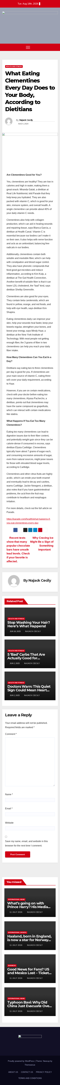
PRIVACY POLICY (44, 1072)
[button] (50, 47)
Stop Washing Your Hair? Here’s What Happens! (28, 624)
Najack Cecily (26, 120)
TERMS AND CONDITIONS (30, 1078)
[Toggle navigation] (28, 47)
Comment (11, 734)
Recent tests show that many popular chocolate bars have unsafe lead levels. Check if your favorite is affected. (18, 549)
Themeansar (30, 1065)
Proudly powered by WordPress (21, 1061)
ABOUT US (13, 1072)
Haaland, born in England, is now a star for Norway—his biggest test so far (29, 940)
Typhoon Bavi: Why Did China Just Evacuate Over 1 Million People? (30, 1006)
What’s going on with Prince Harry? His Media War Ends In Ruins (27, 907)
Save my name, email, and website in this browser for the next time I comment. (26, 843)
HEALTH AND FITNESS (14, 66)
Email (9, 808)
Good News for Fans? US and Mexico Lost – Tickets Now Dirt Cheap (29, 973)
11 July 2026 (16, 912)
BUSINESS (12, 965)
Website (9, 823)
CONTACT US (27, 1072)
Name (9, 794)
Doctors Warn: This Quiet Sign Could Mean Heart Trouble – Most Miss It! (28, 690)
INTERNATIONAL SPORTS (17, 932)
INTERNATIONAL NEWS (16, 899)
